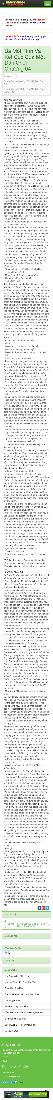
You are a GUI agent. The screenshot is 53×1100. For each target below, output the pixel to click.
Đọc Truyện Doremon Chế (17, 1024)
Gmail (5, 1061)
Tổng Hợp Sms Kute (14, 988)
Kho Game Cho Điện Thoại (17, 976)
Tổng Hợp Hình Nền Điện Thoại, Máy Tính (24, 1012)
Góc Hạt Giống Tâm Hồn (16, 1006)
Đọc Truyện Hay (12, 1000)
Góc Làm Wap (11, 1030)
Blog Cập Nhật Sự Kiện (15, 1018)
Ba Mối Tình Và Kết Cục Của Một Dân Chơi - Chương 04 (26, 924)
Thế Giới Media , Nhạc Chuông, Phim (22, 994)
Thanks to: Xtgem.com (11, 1076)
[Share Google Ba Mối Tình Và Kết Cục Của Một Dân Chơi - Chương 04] (43, 907)
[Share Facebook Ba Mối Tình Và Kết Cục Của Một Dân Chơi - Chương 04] (39, 907)
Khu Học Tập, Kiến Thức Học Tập (20, 982)
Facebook (6, 1056)
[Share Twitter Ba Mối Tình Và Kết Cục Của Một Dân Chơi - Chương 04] (47, 907)
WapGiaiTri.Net (9, 1072)
